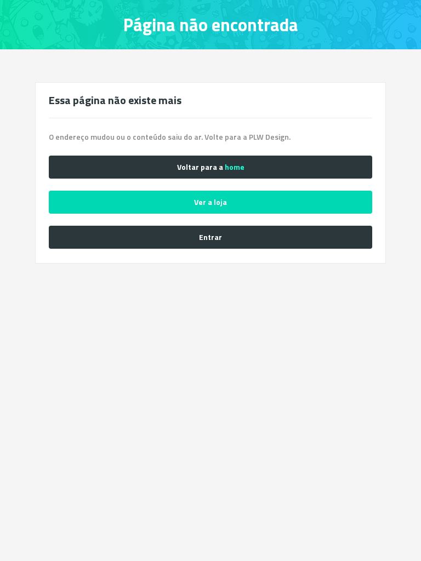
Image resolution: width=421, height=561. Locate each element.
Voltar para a (210, 167)
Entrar (210, 237)
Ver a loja (210, 202)
